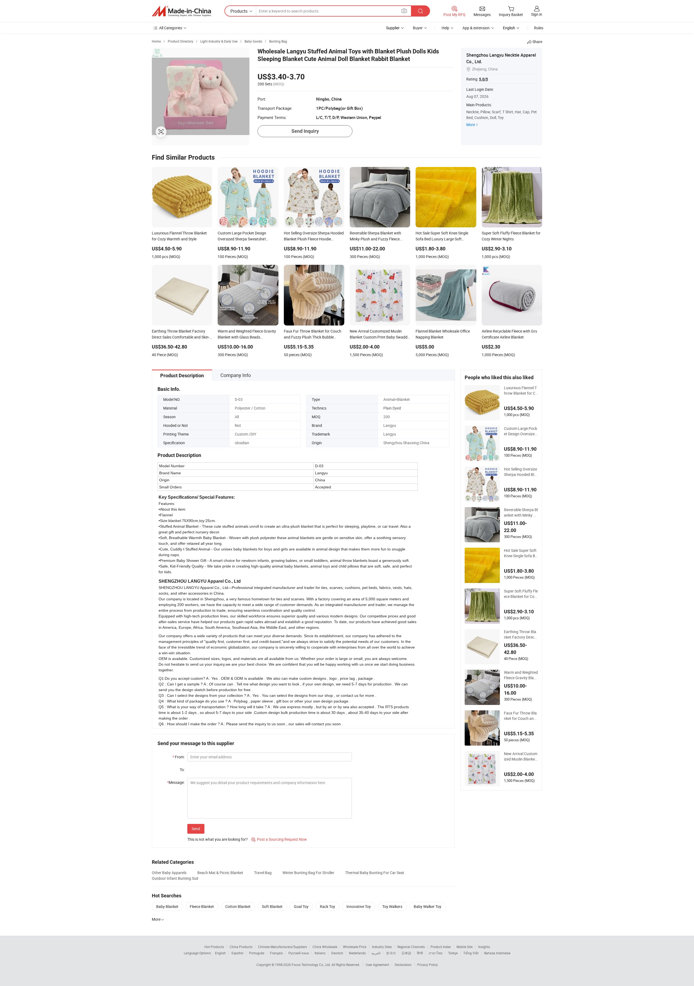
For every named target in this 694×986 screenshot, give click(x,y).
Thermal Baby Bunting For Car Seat (374, 872)
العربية (375, 953)
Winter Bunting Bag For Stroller (308, 872)
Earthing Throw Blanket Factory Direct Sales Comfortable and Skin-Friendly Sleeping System (521, 634)
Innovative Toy (358, 906)
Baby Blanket (167, 906)
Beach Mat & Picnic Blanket (220, 872)
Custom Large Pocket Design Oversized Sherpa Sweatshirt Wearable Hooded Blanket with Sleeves (521, 431)
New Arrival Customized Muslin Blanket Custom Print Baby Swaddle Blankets (520, 756)
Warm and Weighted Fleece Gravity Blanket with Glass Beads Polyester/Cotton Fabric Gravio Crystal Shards (521, 675)
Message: (176, 782)
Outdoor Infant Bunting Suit (175, 878)
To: (182, 769)
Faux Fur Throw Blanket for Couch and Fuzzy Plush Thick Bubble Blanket (520, 715)
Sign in (536, 14)
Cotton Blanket (237, 906)
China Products (241, 947)
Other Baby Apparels (169, 872)
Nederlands (357, 953)
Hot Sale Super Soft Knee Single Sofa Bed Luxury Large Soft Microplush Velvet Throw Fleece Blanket (521, 553)
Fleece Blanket (202, 906)
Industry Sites (382, 947)
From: (178, 756)
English (220, 953)
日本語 (406, 953)
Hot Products (214, 947)
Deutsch (337, 953)
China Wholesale (325, 947)
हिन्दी (420, 953)
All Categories (170, 27)
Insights (484, 947)
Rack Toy (327, 906)
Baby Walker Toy (427, 906)
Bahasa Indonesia (497, 953)
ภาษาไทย (435, 953)
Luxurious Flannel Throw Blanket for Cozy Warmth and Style (520, 390)
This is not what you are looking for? (217, 839)
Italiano (320, 953)
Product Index (440, 947)
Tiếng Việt (470, 953)
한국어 (391, 953)
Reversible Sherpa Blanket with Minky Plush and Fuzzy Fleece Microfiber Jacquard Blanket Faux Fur (521, 512)
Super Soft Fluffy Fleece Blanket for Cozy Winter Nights (521, 593)
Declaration (403, 964)
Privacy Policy (427, 964)
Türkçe (453, 953)
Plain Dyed (392, 408)
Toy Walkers (392, 906)
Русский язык (298, 953)
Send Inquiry (305, 131)
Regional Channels (411, 947)
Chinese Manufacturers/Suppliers (282, 947)
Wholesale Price (354, 947)
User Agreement (377, 964)
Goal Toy (301, 906)
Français (276, 953)
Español (237, 953)
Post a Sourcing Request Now (279, 839)
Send (196, 828)
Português (256, 953)
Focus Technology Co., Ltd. (312, 964)
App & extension (476, 27)
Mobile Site (465, 947)
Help (445, 27)
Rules (538, 27)
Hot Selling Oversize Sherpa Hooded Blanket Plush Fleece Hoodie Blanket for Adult (521, 471)
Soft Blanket (272, 906)
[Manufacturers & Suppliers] (181, 11)
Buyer (418, 27)
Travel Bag (263, 872)
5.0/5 (483, 79)
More (470, 124)
